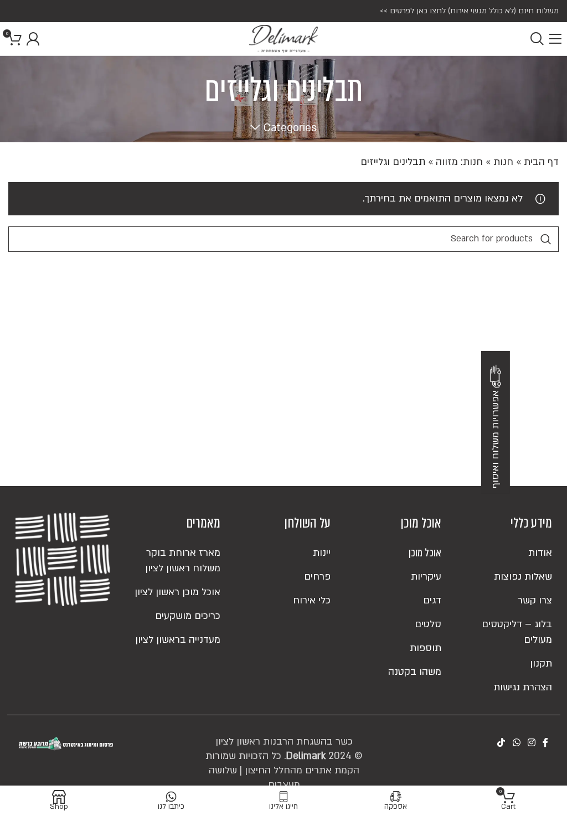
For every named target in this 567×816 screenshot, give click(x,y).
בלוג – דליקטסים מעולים (517, 632)
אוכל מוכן (425, 553)
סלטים (428, 624)
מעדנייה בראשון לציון (177, 639)
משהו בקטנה (414, 671)
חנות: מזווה (459, 162)
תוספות (425, 648)
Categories (290, 128)
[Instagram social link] (531, 743)
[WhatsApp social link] (516, 743)
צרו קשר (535, 600)
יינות (322, 552)
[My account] (33, 39)
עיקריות (426, 576)
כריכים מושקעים (187, 616)
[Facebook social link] (545, 743)
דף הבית (541, 162)
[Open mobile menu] (555, 39)
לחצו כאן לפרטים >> (413, 11)
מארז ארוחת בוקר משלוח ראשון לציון (182, 560)
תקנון (541, 663)
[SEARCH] (546, 239)
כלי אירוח (312, 600)
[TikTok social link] (501, 743)
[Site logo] (283, 38)
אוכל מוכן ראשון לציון (177, 592)
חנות (503, 162)
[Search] (537, 39)
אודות (540, 552)
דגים (432, 600)
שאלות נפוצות (523, 576)
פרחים (317, 576)
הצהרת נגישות (522, 687)
